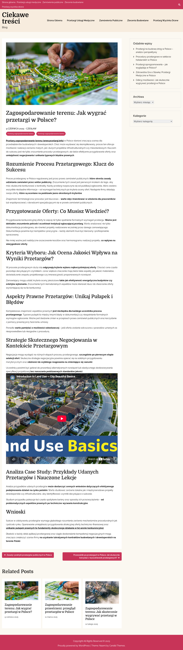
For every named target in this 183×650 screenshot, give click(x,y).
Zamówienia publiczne (52, 2)
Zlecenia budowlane (74, 2)
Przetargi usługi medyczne (29, 2)
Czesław (31, 128)
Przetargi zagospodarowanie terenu (51, 134)
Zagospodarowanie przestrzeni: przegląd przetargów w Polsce (60, 608)
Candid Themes (117, 645)
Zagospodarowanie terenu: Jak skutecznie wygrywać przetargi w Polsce (101, 614)
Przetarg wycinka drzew (13, 7)
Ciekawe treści (15, 18)
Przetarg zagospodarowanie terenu (20, 134)
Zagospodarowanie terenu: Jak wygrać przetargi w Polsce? (18, 608)
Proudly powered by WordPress (74, 645)
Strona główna (8, 2)
